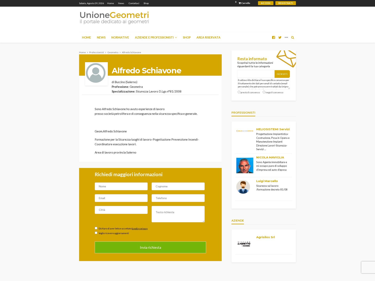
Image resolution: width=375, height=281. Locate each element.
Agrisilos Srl (265, 237)
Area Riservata (208, 37)
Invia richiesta (150, 247)
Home (110, 3)
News (121, 3)
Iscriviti (282, 74)
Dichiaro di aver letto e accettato (123, 228)
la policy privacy (140, 228)
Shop (146, 3)
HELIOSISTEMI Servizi (273, 129)
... (265, 149)
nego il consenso (274, 92)
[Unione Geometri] (114, 18)
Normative (120, 37)
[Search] (292, 37)
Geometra (136, 86)
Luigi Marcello (267, 181)
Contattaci (134, 3)
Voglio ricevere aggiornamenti (113, 233)
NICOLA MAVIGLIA (270, 157)
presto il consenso (250, 92)
